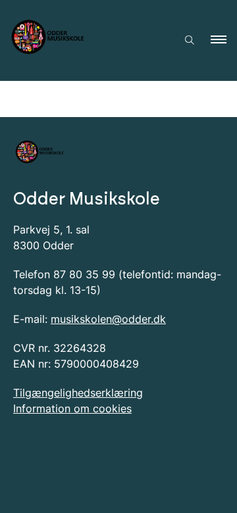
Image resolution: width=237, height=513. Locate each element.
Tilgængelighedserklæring (78, 392)
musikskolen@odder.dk (108, 319)
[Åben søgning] (189, 40)
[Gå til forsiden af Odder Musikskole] (84, 40)
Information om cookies (72, 408)
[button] (224, 40)
